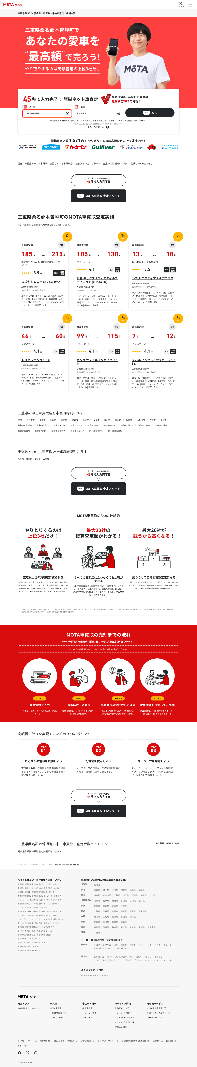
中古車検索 (87, 1008)
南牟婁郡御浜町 (96, 430)
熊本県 (124, 927)
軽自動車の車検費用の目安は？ (30, 950)
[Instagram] (35, 1052)
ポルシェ (158, 956)
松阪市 (53, 420)
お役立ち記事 (121, 1026)
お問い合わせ (59, 1040)
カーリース (87, 1017)
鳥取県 (115, 916)
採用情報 (43, 1040)
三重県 (46, 458)
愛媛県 (97, 921)
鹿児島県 (152, 927)
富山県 (124, 900)
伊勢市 (42, 420)
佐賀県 (106, 927)
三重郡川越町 (93, 425)
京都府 (115, 911)
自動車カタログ (122, 1008)
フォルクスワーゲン (124, 956)
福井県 (142, 900)
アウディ (147, 956)
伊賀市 (163, 420)
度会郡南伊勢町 (58, 430)
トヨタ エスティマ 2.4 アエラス (152, 278)
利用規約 (71, 1040)
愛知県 (37, 458)
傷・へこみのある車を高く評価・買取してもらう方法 (38, 923)
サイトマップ (23, 1045)
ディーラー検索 (89, 1012)
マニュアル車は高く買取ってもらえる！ (33, 907)
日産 (116, 944)
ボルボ (128, 960)
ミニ (120, 960)
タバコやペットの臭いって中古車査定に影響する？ (38, 915)
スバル (142, 944)
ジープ (112, 960)
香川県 (106, 921)
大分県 (133, 927)
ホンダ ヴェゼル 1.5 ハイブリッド (97, 361)
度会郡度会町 (24, 430)
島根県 (124, 916)
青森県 (97, 889)
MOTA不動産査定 (155, 1008)
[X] (27, 1052)
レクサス (107, 944)
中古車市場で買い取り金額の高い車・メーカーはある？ (39, 896)
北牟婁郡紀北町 (77, 430)
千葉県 (117, 895)
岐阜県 (21, 458)
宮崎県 (142, 927)
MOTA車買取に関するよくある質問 (94, 975)
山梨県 (97, 900)
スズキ (157, 944)
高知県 (115, 921)
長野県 (106, 900)
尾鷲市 (96, 420)
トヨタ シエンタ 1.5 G (35, 360)
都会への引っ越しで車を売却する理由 (32, 942)
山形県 (133, 889)
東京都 (97, 895)
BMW (138, 956)
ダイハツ (167, 944)
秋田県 (115, 889)
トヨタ (97, 944)
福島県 (142, 889)
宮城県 (124, 889)
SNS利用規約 (86, 1040)
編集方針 (169, 1040)
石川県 (133, 900)
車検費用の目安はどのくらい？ (30, 946)
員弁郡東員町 (43, 425)
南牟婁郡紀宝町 (115, 430)
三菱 (150, 944)
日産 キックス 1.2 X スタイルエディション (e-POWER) (97, 280)
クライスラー (100, 960)
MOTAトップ (22, 864)
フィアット (167, 960)
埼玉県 (126, 895)
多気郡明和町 (127, 425)
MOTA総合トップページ (28, 1008)
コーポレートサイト (26, 1040)
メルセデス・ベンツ (103, 956)
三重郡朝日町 (76, 425)
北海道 (97, 884)
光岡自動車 (99, 948)
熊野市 (129, 420)
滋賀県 (124, 911)
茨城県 (153, 895)
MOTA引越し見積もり (157, 1012)
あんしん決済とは (96, 127)
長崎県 (115, 927)
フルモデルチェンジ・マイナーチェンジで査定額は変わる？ (41, 919)
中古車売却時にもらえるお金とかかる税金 (34, 934)
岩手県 (106, 889)
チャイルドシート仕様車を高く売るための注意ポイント (39, 911)
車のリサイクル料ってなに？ (29, 938)
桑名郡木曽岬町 (25, 425)
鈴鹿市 (75, 420)
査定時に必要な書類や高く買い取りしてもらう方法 (38, 884)
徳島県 (124, 921)
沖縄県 (97, 932)
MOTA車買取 (34, 864)
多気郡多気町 (110, 425)
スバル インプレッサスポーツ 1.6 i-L (154, 361)
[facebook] (19, 1052)
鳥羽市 (118, 420)
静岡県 (29, 458)
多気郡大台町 (144, 425)
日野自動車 (121, 948)
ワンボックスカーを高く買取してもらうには (35, 931)
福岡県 (97, 927)
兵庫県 (106, 911)
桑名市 (64, 420)
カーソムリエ (153, 1017)
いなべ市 (141, 420)
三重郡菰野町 (60, 425)
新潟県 (115, 900)
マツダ (133, 944)
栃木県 (144, 895)
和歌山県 (143, 911)
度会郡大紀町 (41, 430)
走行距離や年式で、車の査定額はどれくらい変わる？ (38, 903)
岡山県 (97, 916)
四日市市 (31, 420)
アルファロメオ (152, 960)
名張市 (86, 420)
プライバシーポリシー (107, 1040)
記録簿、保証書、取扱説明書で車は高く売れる (36, 892)
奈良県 (133, 911)
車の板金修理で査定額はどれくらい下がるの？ (36, 927)
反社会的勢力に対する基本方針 (134, 1040)
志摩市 (153, 420)
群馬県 (135, 895)
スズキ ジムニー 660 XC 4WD (40, 281)
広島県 (106, 916)
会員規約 (156, 1040)
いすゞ (110, 948)
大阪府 (97, 911)
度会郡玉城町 (161, 425)
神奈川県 (107, 895)
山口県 (133, 916)
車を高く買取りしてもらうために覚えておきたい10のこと (40, 888)
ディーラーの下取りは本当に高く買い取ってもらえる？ (39, 899)
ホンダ (124, 944)
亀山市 (107, 420)
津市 (20, 420)
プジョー (138, 960)
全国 (43, 864)
